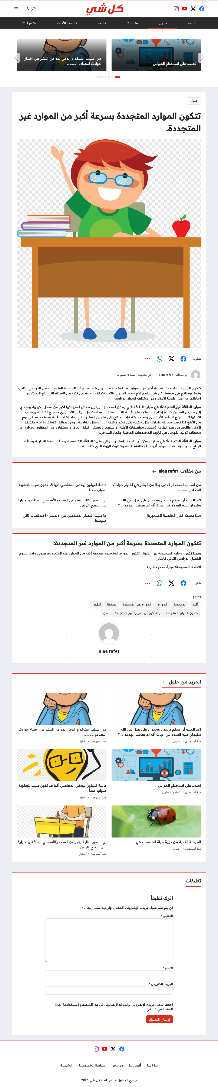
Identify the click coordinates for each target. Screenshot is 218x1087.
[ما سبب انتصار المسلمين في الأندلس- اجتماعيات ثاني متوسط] (61, 518)
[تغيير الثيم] (30, 8)
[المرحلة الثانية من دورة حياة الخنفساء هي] (156, 831)
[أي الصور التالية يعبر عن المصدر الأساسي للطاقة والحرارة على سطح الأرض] (61, 503)
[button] (117, 77)
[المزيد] (147, 359)
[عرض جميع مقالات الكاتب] (195, 375)
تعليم (176, 792)
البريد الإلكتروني (161, 984)
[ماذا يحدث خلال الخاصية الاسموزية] (156, 518)
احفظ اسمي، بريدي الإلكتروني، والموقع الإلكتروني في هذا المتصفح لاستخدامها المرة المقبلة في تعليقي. (114, 1007)
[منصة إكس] (171, 359)
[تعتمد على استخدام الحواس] (156, 55)
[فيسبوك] (183, 359)
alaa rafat (166, 375)
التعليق (167, 916)
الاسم (168, 968)
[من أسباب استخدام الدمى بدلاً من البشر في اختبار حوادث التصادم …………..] (61, 55)
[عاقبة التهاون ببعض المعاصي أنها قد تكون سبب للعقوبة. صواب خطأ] (61, 487)
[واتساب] (159, 359)
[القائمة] (16, 8)
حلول (194, 101)
